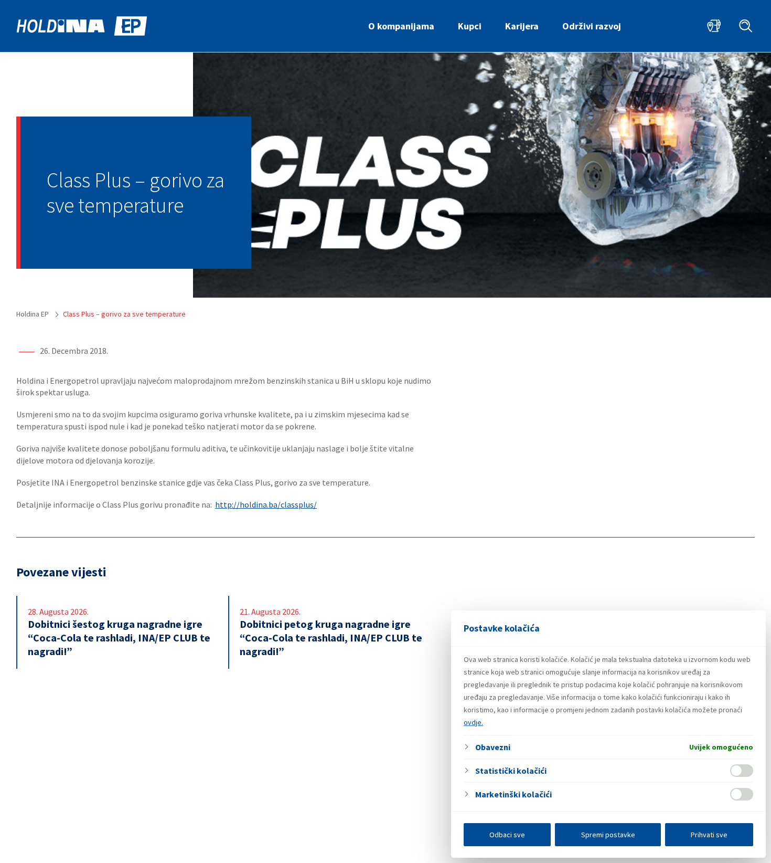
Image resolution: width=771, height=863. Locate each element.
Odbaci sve (507, 834)
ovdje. (473, 722)
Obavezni (492, 747)
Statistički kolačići (511, 770)
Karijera (522, 26)
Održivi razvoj (591, 26)
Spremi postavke (608, 834)
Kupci (469, 26)
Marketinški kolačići (513, 794)
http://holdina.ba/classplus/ (266, 504)
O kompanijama (401, 26)
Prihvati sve (709, 834)
